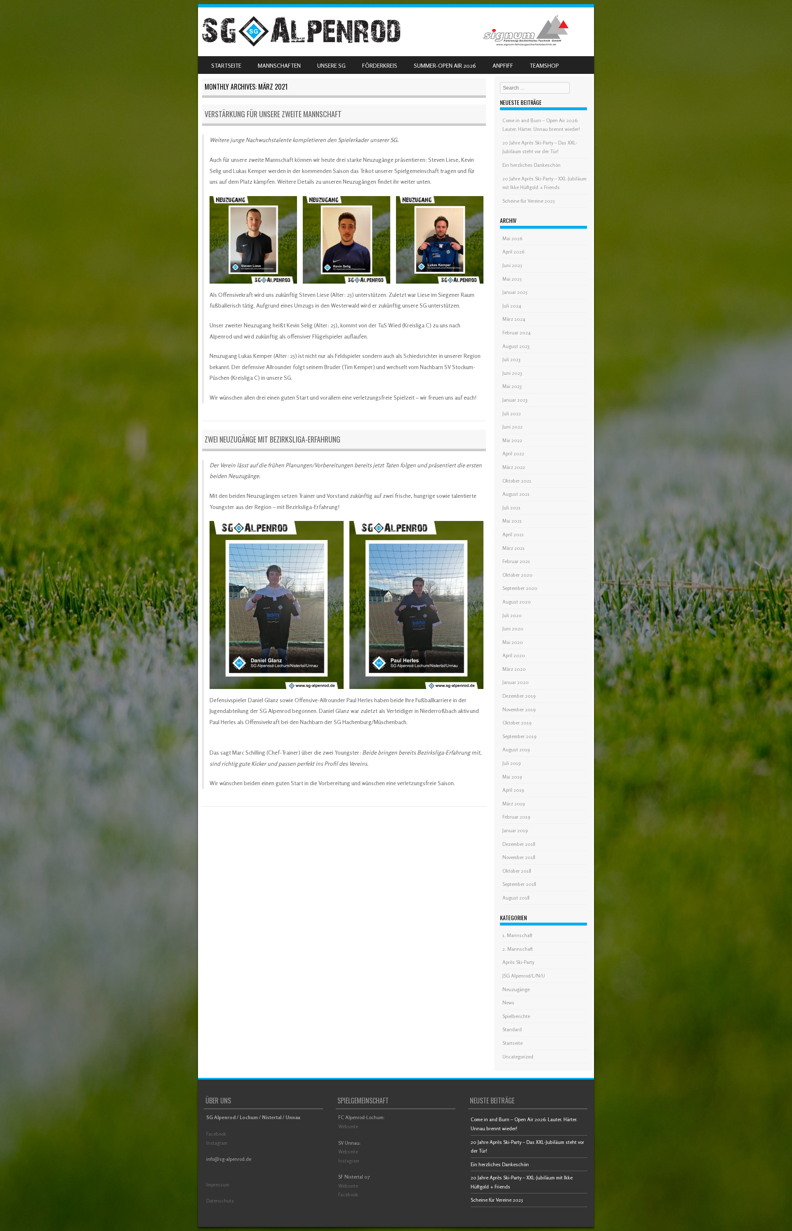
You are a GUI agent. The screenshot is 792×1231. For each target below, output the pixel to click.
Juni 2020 (512, 628)
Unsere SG (331, 65)
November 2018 (518, 857)
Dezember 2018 (518, 844)
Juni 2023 (512, 373)
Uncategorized (517, 1056)
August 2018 (516, 898)
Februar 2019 (516, 817)
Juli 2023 (511, 359)
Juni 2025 (512, 265)
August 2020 (516, 602)
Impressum (217, 1184)
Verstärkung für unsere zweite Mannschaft (273, 114)
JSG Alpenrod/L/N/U (523, 976)
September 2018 (519, 884)
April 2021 (513, 534)
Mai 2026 (512, 238)
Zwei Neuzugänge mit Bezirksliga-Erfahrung (272, 439)
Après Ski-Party (518, 962)
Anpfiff (503, 65)
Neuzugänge (516, 989)
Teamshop (544, 65)
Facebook (216, 1134)
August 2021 (516, 494)
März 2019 (513, 803)
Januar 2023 (515, 400)
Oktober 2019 (516, 723)
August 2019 (516, 749)
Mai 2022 (512, 440)
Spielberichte (516, 1016)
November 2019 (518, 709)
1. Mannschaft (517, 935)
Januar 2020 (515, 682)
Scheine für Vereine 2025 (528, 201)
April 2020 (513, 655)
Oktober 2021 (516, 481)
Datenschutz (220, 1201)
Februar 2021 (516, 561)
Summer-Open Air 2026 (445, 65)
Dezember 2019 (518, 696)
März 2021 (513, 548)
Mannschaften (279, 65)
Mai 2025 (512, 279)
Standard (512, 1029)
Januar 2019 (515, 830)
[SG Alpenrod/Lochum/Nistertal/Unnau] (301, 44)
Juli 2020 (512, 615)
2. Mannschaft (517, 949)
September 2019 (519, 736)
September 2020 (519, 588)
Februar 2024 (516, 332)
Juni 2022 (512, 427)
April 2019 (513, 790)
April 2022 (513, 453)
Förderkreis (379, 65)
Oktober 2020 (517, 575)
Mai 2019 (512, 777)
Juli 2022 (511, 413)
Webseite (348, 1126)
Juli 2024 (511, 306)
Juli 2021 (511, 507)
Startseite (226, 65)
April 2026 (513, 252)
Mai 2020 (512, 642)
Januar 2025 (515, 292)
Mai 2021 (512, 521)
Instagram (216, 1143)
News (508, 1002)
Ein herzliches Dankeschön (531, 165)
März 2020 (514, 669)
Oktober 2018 (516, 871)
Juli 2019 (511, 763)
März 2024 (513, 319)
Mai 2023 (512, 386)
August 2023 (516, 346)
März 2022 (513, 467)
